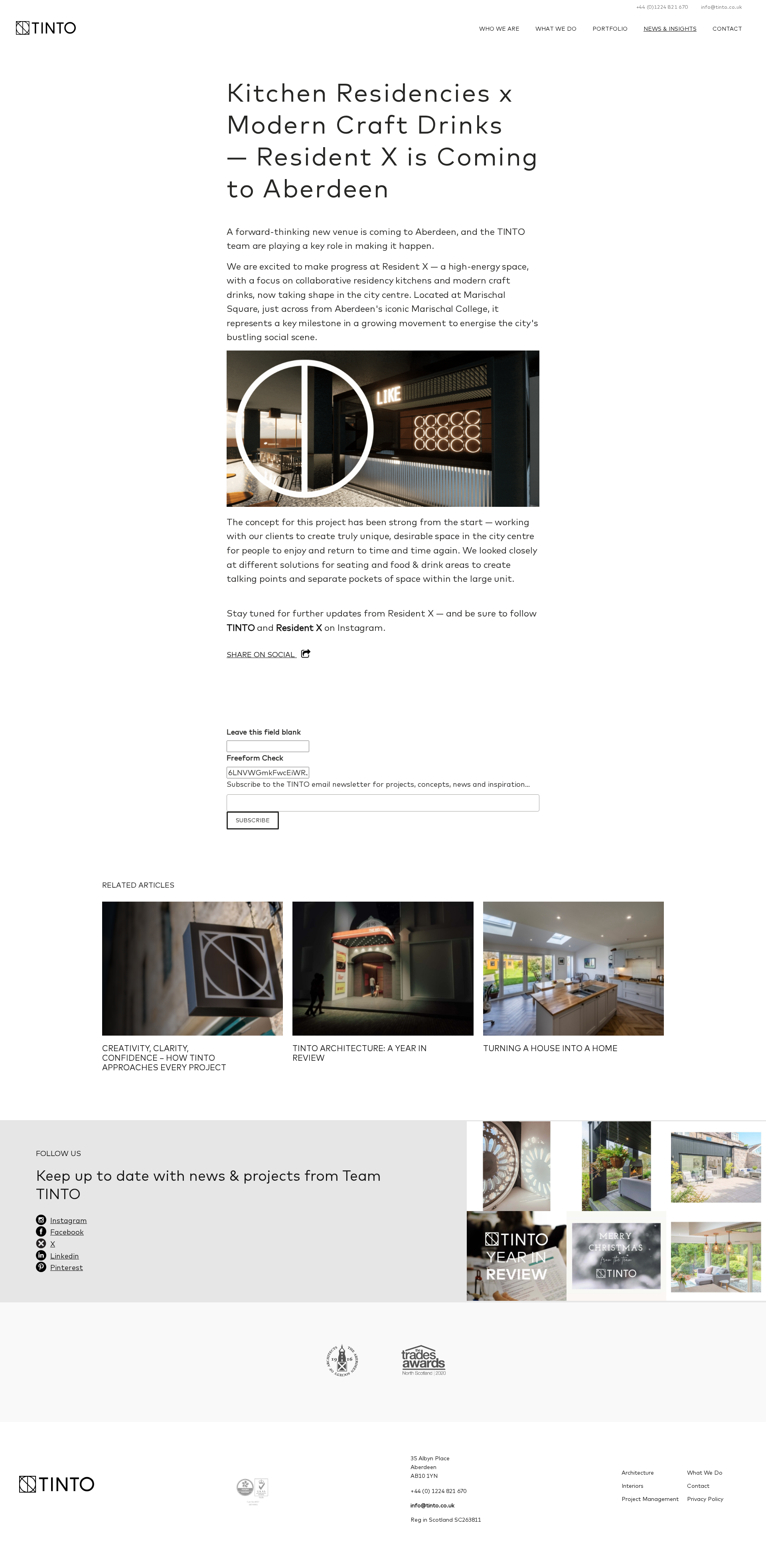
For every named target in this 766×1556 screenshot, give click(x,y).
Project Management (650, 1499)
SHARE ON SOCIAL (262, 654)
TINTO (241, 627)
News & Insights (670, 28)
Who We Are (499, 28)
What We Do (555, 28)
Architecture (638, 1472)
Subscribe (253, 820)
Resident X (299, 627)
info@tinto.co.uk (721, 7)
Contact (727, 28)
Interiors (633, 1485)
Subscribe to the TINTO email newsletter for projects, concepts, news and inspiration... (378, 784)
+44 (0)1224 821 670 (662, 7)
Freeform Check (255, 757)
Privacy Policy (705, 1499)
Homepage (46, 28)
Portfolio (610, 28)
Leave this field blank (264, 732)
